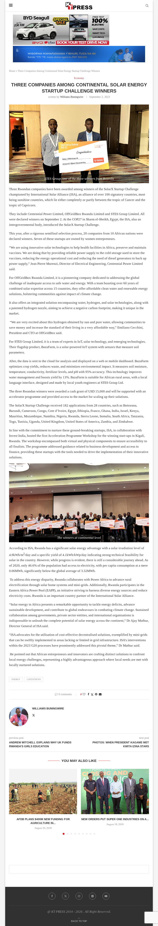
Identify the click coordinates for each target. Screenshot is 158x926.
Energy (16, 679)
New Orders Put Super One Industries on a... (115, 819)
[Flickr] (92, 896)
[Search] (147, 5)
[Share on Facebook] (88, 694)
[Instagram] (79, 896)
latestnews (34, 679)
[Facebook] (52, 896)
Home (12, 70)
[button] (14, 801)
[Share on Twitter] (92, 694)
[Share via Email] (100, 694)
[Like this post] (84, 694)
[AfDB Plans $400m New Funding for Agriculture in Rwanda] (43, 791)
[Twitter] (65, 896)
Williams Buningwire (71, 96)
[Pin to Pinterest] (96, 694)
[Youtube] (106, 896)
